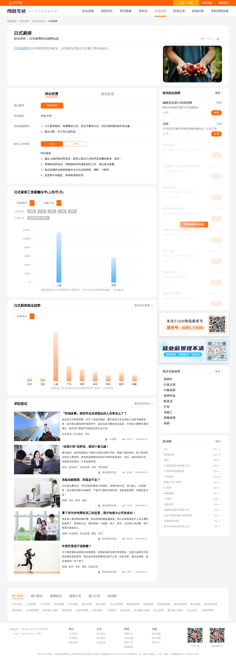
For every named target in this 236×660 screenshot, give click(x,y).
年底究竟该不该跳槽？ (76, 546)
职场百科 (160, 11)
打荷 (167, 406)
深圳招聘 (59, 604)
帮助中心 (128, 633)
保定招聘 (125, 610)
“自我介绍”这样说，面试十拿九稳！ (85, 446)
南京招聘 (101, 604)
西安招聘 (87, 604)
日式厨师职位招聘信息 (44, 38)
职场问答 (198, 11)
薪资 (77, 500)
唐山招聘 (158, 610)
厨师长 (168, 379)
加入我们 (101, 633)
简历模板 (126, 11)
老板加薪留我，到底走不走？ (81, 479)
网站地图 (156, 633)
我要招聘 (223, 2)
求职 (93, 467)
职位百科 (24, 21)
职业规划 (78, 434)
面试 (64, 467)
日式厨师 (20, 48)
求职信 (143, 11)
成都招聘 (148, 604)
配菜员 (168, 401)
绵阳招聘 (97, 610)
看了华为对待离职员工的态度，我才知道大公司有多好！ (99, 512)
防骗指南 (128, 647)
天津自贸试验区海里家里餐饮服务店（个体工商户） (192, 128)
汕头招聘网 (116, 604)
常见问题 (128, 638)
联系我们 (101, 638)
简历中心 (156, 642)
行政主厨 (170, 384)
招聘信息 (207, 2)
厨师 (167, 423)
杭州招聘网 (210, 604)
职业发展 (67, 434)
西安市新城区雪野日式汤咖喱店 (181, 107)
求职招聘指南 (220, 11)
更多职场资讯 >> (144, 403)
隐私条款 (73, 642)
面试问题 (85, 467)
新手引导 (128, 642)
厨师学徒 (170, 395)
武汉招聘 (73, 604)
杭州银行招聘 (50, 610)
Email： (16, 633)
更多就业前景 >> (144, 305)
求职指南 (103, 467)
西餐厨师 (170, 417)
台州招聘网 (32, 610)
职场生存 (93, 566)
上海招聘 (31, 604)
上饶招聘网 (207, 610)
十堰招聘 (111, 610)
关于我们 (73, 633)
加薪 (84, 500)
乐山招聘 (192, 610)
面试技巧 (73, 467)
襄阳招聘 (67, 610)
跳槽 (64, 500)
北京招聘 (17, 604)
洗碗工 (168, 412)
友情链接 (101, 642)
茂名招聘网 (163, 604)
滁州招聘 (17, 610)
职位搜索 (88, 11)
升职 (87, 434)
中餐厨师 (170, 390)
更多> (218, 93)
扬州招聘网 (180, 604)
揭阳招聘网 (132, 604)
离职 (93, 533)
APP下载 (17, 2)
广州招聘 (45, 604)
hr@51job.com (27, 633)
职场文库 (179, 11)
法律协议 (73, 638)
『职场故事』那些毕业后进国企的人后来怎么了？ (94, 413)
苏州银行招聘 (142, 610)
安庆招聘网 (82, 610)
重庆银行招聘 (175, 610)
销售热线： (14, 629)
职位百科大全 (39, 21)
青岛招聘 (195, 604)
